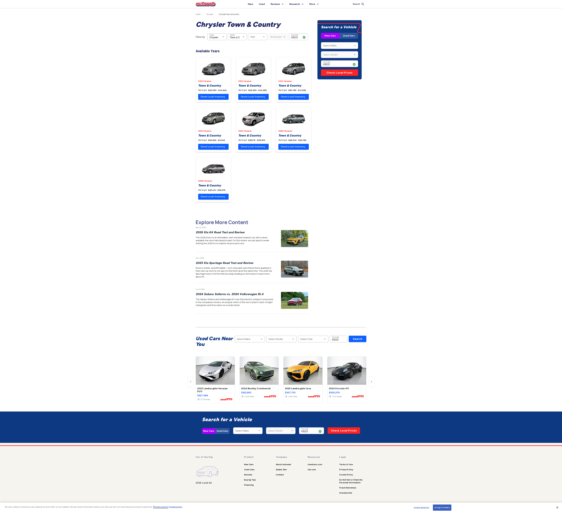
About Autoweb (283, 464)
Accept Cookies (442, 507)
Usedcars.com (315, 464)
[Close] (557, 507)
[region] (281, 508)
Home (198, 14)
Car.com (312, 469)
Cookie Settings (421, 507)
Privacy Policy (346, 469)
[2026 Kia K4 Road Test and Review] (294, 238)
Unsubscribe (345, 492)
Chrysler (209, 14)
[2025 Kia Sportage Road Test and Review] (294, 269)
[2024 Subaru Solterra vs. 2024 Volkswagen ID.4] (294, 300)
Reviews (248, 474)
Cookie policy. (176, 507)
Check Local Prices (340, 72)
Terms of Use (346, 464)
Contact (280, 474)
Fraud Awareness (347, 487)
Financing (249, 485)
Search (357, 338)
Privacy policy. (161, 507)
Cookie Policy (346, 474)
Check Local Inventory (213, 97)
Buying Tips (250, 479)
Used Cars (349, 35)
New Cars (330, 35)
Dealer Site (281, 469)
